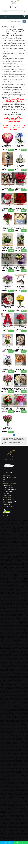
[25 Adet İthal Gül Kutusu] (7, 199)
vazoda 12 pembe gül (7, 428)
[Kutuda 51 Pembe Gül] (20, 400)
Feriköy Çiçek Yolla (18, 442)
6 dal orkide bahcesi (20, 287)
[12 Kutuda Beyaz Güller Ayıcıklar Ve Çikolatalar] (7, 178)
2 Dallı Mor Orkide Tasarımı (7, 368)
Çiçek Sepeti (6, 524)
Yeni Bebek (24, 732)
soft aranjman (8, 287)
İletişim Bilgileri (7, 495)
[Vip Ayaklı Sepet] (7, 158)
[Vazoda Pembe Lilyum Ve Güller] (7, 380)
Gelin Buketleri (14, 731)
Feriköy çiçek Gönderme (16, 439)
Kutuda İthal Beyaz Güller (20, 348)
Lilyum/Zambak (25, 522)
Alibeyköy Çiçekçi (24, 574)
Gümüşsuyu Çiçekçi (16, 574)
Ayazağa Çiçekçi (6, 568)
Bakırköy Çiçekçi (7, 775)
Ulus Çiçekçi (10, 563)
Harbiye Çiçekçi (6, 570)
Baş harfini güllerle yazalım (7, 327)
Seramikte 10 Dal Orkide (7, 247)
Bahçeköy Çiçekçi (12, 566)
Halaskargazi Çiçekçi (13, 590)
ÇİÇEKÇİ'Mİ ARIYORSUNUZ (9, 477)
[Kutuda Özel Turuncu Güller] (20, 360)
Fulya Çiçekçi (19, 568)
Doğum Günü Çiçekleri (17, 732)
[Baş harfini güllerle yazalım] (7, 319)
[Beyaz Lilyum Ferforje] (7, 259)
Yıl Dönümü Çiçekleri (4, 739)
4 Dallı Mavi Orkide (20, 146)
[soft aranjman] (7, 279)
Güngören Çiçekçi (15, 779)
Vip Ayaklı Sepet (7, 166)
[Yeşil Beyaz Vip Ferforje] (20, 239)
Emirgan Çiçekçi (12, 588)
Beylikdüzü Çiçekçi (11, 776)
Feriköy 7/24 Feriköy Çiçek (14, 441)
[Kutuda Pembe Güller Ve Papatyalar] (20, 380)
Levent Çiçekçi (11, 562)
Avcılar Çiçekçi (13, 774)
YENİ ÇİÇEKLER (15, 528)
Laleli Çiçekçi (3, 575)
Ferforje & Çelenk (17, 522)
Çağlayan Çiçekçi (24, 575)
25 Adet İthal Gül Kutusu (7, 207)
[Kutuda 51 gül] (20, 178)
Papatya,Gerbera (3, 523)
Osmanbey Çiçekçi (13, 571)
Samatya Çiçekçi (16, 575)
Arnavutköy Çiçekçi (7, 573)
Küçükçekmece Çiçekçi (4, 780)
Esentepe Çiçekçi (12, 578)
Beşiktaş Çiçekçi (3, 776)
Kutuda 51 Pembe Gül (20, 408)
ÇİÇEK (4, 479)
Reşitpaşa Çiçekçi (6, 579)
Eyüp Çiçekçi (19, 778)
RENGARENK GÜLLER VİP (7, 146)
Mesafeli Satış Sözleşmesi (10, 489)
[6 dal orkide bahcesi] (20, 279)
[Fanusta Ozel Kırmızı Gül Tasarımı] (7, 400)
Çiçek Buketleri (23, 523)
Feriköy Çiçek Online (9, 442)
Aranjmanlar (16, 523)
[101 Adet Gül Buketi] (20, 199)
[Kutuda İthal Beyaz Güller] (20, 340)
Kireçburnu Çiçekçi (13, 567)
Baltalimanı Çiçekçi (4, 566)
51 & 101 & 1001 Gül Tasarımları (6, 520)
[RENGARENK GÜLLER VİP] (7, 138)
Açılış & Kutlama (7, 731)
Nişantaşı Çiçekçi (6, 571)
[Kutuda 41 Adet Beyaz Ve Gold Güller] (20, 219)
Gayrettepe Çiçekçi (24, 560)
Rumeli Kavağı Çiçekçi (23, 577)
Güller (24, 520)
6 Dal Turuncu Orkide (7, 348)
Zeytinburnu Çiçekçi (4, 782)
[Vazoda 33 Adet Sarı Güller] (20, 299)
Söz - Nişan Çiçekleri (4, 736)
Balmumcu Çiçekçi (15, 573)
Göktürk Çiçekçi (24, 563)
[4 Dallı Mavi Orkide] (20, 138)
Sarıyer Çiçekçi (12, 780)
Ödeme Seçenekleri (8, 487)
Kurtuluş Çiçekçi (13, 570)
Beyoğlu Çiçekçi (18, 776)
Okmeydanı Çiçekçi (4, 578)
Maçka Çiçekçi (18, 562)
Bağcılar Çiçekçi (20, 774)
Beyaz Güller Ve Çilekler (8, 307)
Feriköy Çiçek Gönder (6, 439)
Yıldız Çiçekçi (20, 595)
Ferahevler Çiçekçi (19, 600)
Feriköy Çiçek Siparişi (20, 438)
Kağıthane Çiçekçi (24, 779)
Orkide (26, 520)
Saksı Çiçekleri (3, 522)
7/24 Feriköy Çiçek (12, 438)
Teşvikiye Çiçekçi (19, 593)
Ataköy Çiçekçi (13, 579)
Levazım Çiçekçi (22, 573)
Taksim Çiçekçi (17, 563)
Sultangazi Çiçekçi (24, 780)
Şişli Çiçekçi (18, 780)
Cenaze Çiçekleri (21, 731)
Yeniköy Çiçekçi (14, 589)
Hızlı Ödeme (7, 481)
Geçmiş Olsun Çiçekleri (12, 734)
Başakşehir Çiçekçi (15, 775)
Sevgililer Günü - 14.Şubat (22, 734)
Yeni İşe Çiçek (2, 738)
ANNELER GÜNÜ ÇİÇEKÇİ (5, 735)
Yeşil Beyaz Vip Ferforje (20, 247)
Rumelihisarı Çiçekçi (12, 577)
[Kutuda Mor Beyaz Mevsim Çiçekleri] (20, 259)
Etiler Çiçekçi (17, 560)
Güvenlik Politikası (8, 491)
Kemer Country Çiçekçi (14, 564)
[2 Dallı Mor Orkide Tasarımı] (7, 360)
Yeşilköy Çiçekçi (18, 559)
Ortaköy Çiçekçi (3, 563)
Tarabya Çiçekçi (21, 567)
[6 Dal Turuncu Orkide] (7, 340)
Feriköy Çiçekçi (5, 438)
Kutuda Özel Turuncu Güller (20, 368)
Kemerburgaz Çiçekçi (4, 564)
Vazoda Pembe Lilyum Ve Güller (8, 388)
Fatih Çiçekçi (25, 778)
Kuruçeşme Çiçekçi (4, 562)
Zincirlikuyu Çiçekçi (24, 564)
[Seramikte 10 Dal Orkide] (7, 239)
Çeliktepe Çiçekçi (3, 577)
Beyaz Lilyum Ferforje (7, 267)
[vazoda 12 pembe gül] (7, 420)
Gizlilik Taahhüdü (8, 485)
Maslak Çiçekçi (20, 570)
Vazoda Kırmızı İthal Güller (7, 227)
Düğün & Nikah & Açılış (17, 730)
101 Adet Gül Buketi (20, 207)
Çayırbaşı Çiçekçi (19, 578)
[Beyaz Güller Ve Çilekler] (7, 299)
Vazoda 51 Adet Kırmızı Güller (20, 327)
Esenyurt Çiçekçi (13, 778)
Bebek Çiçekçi (12, 559)
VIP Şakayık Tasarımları (18, 520)
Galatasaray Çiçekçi (7, 574)
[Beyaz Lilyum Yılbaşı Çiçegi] (20, 158)
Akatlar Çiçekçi (11, 560)
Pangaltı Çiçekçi (21, 571)
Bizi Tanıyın (6, 493)
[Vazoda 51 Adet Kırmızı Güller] (20, 319)
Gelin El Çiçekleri (9, 522)
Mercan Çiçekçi (9, 575)
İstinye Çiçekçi (6, 567)
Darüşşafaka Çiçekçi (20, 566)
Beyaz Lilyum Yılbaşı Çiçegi (20, 166)
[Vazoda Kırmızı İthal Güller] (7, 219)
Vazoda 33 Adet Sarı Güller (20, 307)
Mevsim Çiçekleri (10, 523)
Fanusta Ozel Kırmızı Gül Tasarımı (8, 408)
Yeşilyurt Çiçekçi (25, 559)
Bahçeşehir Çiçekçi (4, 560)
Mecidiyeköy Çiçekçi (15, 592)
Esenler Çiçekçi (6, 778)
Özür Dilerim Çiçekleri (7, 732)
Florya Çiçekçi (6, 559)
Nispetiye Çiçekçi (24, 562)
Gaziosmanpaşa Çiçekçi (5, 779)
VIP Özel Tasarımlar (7, 730)
